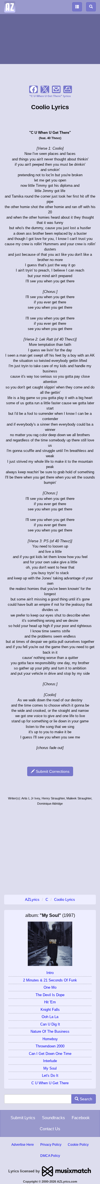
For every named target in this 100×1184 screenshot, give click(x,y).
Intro (50, 973)
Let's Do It (50, 1075)
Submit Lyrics (23, 1117)
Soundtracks (53, 1117)
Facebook (81, 1117)
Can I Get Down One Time (50, 1054)
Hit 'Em (50, 1002)
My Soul (50, 1068)
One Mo (50, 987)
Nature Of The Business (50, 1031)
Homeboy (50, 1039)
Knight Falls (50, 1009)
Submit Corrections (52, 771)
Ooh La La (50, 1017)
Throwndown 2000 (50, 1046)
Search (85, 1099)
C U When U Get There (50, 1083)
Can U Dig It (50, 1024)
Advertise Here (22, 1145)
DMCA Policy (50, 1156)
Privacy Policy (50, 1145)
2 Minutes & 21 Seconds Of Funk (50, 980)
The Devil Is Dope (50, 995)
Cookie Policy (78, 1145)
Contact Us (50, 1128)
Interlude (50, 1061)
